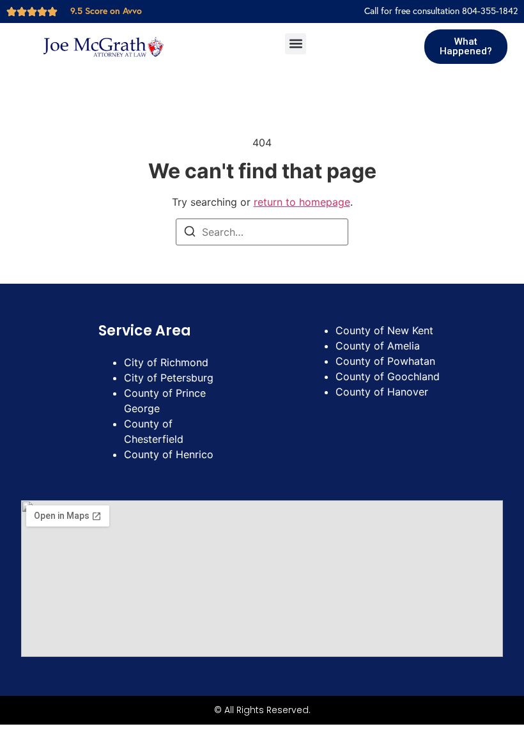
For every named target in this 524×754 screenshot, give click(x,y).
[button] (295, 43)
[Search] (189, 233)
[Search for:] (262, 232)
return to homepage (302, 202)
